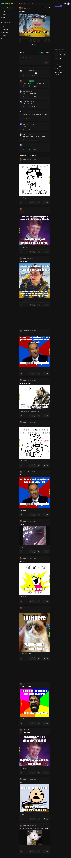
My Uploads (6, 32)
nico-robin (25, 144)
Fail (22, 547)
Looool (34, 44)
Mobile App (58, 66)
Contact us (57, 68)
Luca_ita (24, 124)
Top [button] (4, 17)
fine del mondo (25, 733)
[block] (49, 40)
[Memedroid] (2, 3)
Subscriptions (6, 22)
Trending (5, 14)
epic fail (22, 524)
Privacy (57, 74)
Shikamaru (25, 70)
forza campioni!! (25, 383)
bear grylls (23, 261)
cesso (21, 611)
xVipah (24, 112)
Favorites (5, 27)
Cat (30, 653)
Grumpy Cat (24, 653)
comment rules (35, 65)
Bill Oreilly (23, 369)
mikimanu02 (25, 81)
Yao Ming (23, 198)
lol (20, 333)
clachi (24, 91)
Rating (41, 52)
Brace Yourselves (25, 411)
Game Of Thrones (36, 411)
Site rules (57, 70)
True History (24, 460)
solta (21, 782)
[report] (45, 40)
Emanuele (23, 846)
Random (5, 20)
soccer (22, 561)
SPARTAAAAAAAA (25, 687)
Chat (4, 35)
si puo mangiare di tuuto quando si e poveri (34, 828)
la (20, 162)
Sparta (22, 718)
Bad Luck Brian (24, 247)
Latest (4, 11)
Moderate (5, 29)
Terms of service (59, 72)
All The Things (24, 596)
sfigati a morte (25, 212)
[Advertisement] (61, 26)
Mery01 (24, 101)
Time (47, 52)
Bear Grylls (23, 300)
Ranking (5, 38)
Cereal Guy (23, 814)
